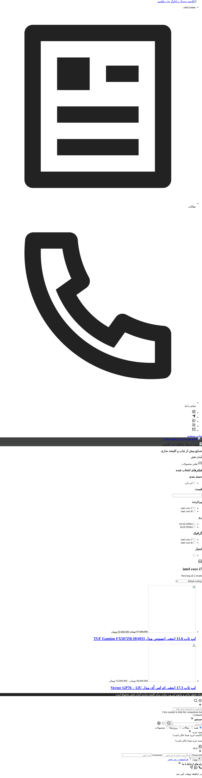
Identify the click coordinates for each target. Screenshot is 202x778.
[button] (101, 705)
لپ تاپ (189, 483)
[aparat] (194, 426)
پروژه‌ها (174, 727)
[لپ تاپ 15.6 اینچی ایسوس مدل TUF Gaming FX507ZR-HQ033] (172, 631)
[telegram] (194, 417)
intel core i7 (187, 508)
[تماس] (200, 768)
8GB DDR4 (186, 527)
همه (196, 727)
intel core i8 (187, 511)
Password (197, 755)
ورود (195, 759)
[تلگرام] (191, 768)
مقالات (185, 727)
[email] (194, 430)
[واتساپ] (195, 768)
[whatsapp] (194, 421)
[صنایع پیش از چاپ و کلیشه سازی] (182, 439)
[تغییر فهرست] (200, 442)
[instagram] (194, 412)
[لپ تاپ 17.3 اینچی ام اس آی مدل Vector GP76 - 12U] (172, 681)
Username (157, 755)
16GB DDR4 (186, 524)
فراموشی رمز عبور (178, 759)
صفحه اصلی (189, 7)
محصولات (160, 727)
